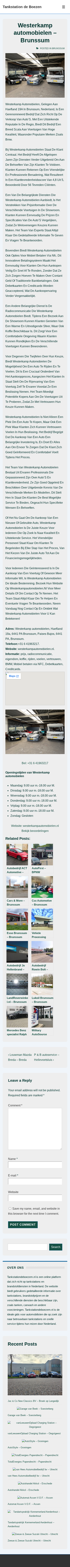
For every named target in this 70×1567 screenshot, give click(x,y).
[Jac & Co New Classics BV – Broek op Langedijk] (35, 1375)
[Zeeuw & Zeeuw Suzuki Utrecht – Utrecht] (35, 1534)
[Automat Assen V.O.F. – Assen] (35, 1498)
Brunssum (58, 48)
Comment (15, 1105)
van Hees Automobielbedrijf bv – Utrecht (29, 1475)
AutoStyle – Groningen (19, 1447)
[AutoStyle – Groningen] (35, 1441)
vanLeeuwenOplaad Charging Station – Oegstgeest (34, 1433)
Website (13, 1192)
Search (55, 1247)
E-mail (12, 1175)
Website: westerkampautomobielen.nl (35, 825)
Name (12, 1158)
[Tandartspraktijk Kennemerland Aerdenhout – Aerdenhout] (35, 1514)
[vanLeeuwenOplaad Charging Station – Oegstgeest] (35, 1425)
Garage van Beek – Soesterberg (24, 1415)
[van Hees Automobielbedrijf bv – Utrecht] (35, 1470)
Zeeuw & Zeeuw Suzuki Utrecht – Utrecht (29, 1540)
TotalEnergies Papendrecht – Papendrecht (30, 1461)
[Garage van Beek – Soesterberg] (35, 1409)
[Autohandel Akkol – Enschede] (35, 1484)
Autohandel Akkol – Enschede (23, 1490)
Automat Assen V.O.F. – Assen (24, 1504)
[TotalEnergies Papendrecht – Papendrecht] (35, 1455)
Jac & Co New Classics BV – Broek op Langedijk (33, 1401)
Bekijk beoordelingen (35, 830)
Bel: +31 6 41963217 (35, 763)
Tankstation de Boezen (22, 7)
